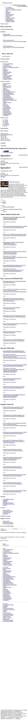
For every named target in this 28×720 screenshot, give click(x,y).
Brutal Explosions (6, 83)
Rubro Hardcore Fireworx (8, 98)
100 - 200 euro (6, 124)
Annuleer (18, 718)
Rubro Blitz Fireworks (7, 97)
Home (4, 543)
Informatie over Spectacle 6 (14, 181)
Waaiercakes (8, 12)
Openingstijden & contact (8, 499)
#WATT (4, 101)
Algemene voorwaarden (5, 533)
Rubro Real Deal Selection (8, 94)
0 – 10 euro (5, 119)
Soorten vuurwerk (7, 512)
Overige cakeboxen (7, 108)
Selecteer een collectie (5, 81)
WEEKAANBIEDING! (22, 6)
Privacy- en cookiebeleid (16, 533)
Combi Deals (6, 115)
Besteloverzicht (6, 521)
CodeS (4, 103)
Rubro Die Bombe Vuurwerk (9, 91)
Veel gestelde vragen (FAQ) (9, 504)
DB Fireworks (6, 109)
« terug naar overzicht (23, 154)
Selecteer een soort (4, 61)
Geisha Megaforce (7, 96)
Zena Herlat (5, 104)
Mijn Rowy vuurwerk (7, 2)
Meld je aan (3, 530)
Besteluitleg (5, 500)
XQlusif (4, 88)
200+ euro (5, 125)
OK (14, 718)
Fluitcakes (8, 13)
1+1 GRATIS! (9, 7)
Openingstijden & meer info (7, 134)
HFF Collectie (6, 106)
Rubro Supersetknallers (8, 93)
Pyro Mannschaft (6, 107)
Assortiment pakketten (10, 18)
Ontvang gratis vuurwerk (8, 614)
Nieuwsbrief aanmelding (8, 523)
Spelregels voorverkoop (8, 502)
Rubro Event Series (7, 85)
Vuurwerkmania (6, 95)
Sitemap (4, 505)
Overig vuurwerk (9, 19)
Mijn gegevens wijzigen (8, 522)
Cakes (7, 10)
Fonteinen (8, 16)
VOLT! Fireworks (7, 87)
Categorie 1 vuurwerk (10, 21)
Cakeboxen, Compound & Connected (13, 9)
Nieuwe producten (7, 510)
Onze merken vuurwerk (8, 511)
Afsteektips (5, 513)
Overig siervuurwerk (7, 113)
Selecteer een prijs (4, 117)
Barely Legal (5, 89)
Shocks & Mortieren (10, 14)
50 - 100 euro (6, 123)
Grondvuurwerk (9, 15)
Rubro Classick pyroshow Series (10, 100)
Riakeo (4, 84)
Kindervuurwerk (6, 110)
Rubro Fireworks (6, 90)
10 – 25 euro (5, 121)
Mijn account (6, 545)
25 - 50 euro (5, 122)
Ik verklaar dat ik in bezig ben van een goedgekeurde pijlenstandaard (11, 718)
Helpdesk (5, 501)
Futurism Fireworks (7, 102)
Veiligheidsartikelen (10, 20)
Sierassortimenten (6, 111)
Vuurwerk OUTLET (10, 8)
